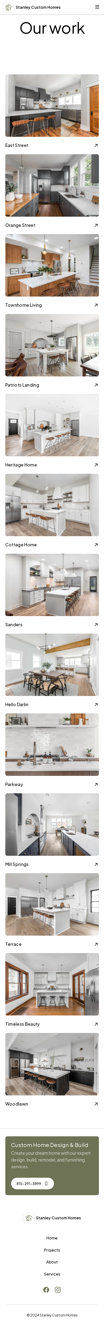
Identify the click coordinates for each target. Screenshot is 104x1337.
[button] (97, 7)
